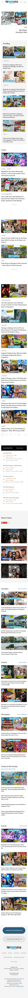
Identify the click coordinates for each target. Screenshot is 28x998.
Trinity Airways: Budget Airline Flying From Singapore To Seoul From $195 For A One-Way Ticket (14, 140)
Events (14, 29)
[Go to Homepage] (11, 2)
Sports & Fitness (6, 300)
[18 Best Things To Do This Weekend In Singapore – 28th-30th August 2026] (14, 416)
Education (6, 60)
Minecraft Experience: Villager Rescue (12, 465)
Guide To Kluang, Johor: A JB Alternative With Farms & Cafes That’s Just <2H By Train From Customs (14, 380)
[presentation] (5, 523)
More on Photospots (22, 714)
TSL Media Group (20, 986)
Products (6, 85)
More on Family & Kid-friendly (8, 769)
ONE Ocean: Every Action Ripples (11, 497)
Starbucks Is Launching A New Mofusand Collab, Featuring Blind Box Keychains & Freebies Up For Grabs (14, 91)
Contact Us (16, 953)
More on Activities (22, 588)
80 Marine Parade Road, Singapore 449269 (14, 481)
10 (19, 434)
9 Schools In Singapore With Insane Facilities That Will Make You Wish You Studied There (13, 66)
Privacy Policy (14, 961)
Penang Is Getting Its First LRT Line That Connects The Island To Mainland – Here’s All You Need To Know (13, 330)
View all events (19, 448)
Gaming (9, 168)
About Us (10, 953)
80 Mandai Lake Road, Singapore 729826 (14, 471)
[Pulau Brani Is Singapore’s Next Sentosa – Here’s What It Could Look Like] (14, 251)
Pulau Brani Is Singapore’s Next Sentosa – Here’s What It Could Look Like (14, 264)
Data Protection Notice (19, 957)
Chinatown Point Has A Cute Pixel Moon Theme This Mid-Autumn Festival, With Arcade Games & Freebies (14, 405)
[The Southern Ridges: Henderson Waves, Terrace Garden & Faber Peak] (14, 643)
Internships (23, 953)
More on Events (23, 825)
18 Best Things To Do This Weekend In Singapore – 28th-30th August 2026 (13, 430)
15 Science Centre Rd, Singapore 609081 (14, 503)
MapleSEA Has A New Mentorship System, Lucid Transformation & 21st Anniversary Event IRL (13, 173)
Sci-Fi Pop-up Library (8, 476)
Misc (3, 260)
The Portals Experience (8, 487)
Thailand (4, 350)
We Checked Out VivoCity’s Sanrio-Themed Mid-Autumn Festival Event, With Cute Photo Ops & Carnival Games (14, 34)
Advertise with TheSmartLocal (14, 930)
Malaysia (4, 325)
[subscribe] (21, 939)
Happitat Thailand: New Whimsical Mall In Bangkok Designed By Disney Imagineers (13, 355)
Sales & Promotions (7, 194)
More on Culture (23, 662)
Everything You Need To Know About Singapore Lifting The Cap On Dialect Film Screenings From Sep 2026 (14, 683)
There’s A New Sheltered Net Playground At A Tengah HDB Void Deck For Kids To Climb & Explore (12, 813)
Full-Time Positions (8, 957)
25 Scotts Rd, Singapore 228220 (12, 492)
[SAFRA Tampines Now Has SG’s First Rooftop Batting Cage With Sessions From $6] (14, 621)
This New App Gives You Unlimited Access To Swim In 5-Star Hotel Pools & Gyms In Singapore (14, 305)
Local (5, 109)
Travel (5, 134)
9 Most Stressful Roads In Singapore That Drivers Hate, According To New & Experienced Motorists (13, 115)
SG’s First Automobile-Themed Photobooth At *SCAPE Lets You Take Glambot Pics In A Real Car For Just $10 (13, 756)
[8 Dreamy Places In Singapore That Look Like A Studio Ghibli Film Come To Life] (14, 724)
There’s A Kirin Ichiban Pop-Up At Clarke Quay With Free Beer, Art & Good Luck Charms (14, 240)
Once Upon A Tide (7, 453)
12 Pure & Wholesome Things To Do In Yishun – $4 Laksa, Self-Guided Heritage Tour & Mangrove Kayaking (13, 609)
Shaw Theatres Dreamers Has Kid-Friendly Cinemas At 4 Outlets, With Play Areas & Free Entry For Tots (12, 797)
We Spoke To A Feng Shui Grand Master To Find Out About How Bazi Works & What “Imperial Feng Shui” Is (14, 706)
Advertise (4, 953)
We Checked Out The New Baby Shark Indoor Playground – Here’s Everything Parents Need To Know (13, 789)
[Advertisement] (14, 211)
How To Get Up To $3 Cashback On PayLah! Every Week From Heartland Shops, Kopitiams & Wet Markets (13, 199)
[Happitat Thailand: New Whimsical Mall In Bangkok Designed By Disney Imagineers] (14, 341)
